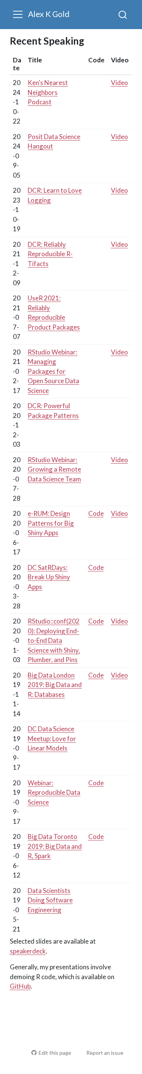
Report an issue (104, 1052)
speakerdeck (28, 951)
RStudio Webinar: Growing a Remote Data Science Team (54, 469)
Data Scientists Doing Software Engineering (50, 900)
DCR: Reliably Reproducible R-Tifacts (50, 254)
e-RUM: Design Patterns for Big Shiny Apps (51, 523)
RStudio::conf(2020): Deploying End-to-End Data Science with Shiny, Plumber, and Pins (54, 640)
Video (119, 83)
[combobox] (123, 14)
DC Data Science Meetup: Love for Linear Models (52, 738)
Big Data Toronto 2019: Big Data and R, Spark (55, 846)
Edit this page (55, 1052)
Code (96, 513)
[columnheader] (17, 64)
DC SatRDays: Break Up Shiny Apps (49, 577)
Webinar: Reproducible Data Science (54, 792)
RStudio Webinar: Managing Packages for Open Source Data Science (53, 371)
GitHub (20, 986)
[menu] (17, 14)
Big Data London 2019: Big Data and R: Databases (55, 684)
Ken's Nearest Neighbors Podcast (48, 92)
